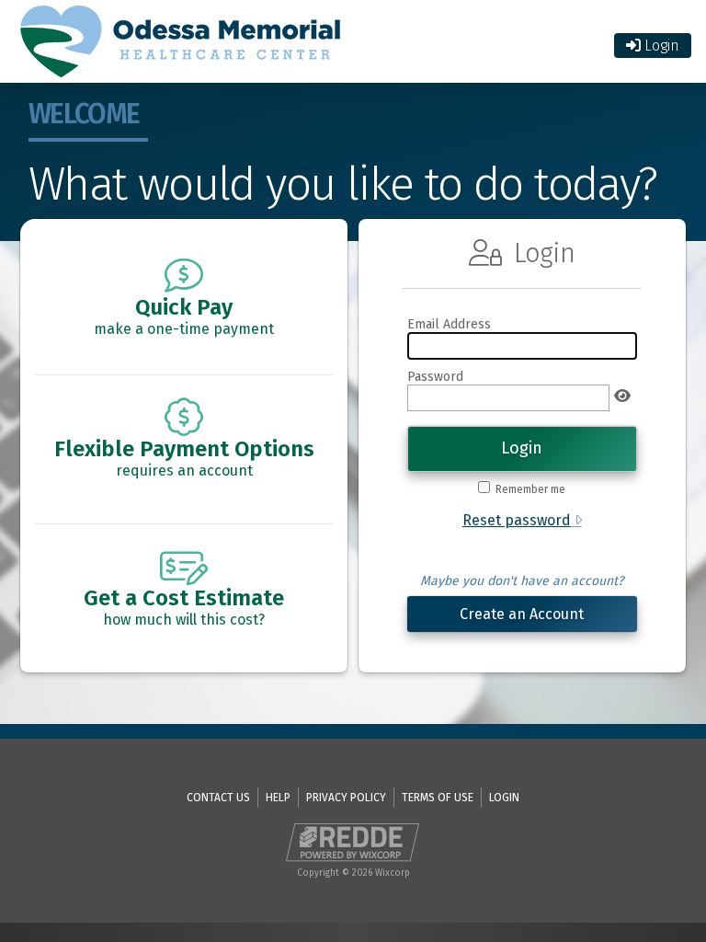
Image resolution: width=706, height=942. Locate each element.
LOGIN (504, 797)
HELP (278, 797)
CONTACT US (218, 797)
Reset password (516, 520)
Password (435, 377)
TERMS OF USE (437, 797)
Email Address (449, 324)
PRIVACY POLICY (346, 797)
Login (660, 45)
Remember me (530, 489)
